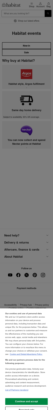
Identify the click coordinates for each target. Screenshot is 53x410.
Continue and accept (26, 401)
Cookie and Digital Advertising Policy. (26, 354)
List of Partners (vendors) (17, 390)
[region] (26, 359)
